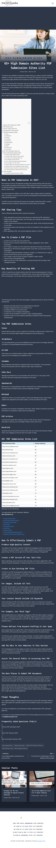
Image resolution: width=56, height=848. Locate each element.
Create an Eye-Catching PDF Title (14, 158)
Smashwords (9, 142)
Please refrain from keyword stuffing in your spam (18, 164)
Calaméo (8, 139)
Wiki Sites (7, 528)
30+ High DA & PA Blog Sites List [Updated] (28, 826)
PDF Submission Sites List (21, 748)
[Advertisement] (28, 19)
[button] (33, 443)
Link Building (29, 59)
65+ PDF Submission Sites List (12, 151)
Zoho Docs (8, 140)
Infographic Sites (9, 526)
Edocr (7, 145)
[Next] (52, 786)
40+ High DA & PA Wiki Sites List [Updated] (28, 829)
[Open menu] (52, 3)
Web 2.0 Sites (8, 530)
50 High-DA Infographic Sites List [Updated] (28, 835)
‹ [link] (41, 509)
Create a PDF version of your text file (15, 156)
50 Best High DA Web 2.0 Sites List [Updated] (28, 832)
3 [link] (48, 509)
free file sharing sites (19, 745)
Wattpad (8, 144)
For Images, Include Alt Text (12, 159)
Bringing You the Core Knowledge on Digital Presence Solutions (14, 793)
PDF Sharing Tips (8, 127)
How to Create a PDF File (10, 128)
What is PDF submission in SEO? (11, 125)
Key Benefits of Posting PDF (11, 130)
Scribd (7, 137)
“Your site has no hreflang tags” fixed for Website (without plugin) (42, 756)
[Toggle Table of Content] (28, 123)
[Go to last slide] (4, 786)
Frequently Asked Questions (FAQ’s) (14, 173)
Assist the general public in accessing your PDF (17, 168)
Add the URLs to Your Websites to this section (17, 166)
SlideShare (8, 135)
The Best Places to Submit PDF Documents (16, 169)
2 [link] (46, 509)
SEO (24, 59)
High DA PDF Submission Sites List (34, 745)
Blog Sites (7, 524)
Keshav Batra (24, 71)
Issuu (7, 134)
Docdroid (9, 149)
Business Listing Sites (10, 522)
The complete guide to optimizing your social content (13, 756)
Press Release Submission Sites (13, 532)
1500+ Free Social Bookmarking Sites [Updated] (28, 823)
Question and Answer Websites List (14, 534)
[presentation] (14, 779)
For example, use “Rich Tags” (13, 163)
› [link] (53, 509)
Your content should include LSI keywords (16, 161)
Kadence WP (41, 841)
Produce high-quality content (13, 154)
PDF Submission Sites (7, 748)
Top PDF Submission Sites (10, 132)
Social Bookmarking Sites (11, 520)
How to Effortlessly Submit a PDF (12, 153)
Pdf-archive (9, 147)
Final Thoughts (8, 171)
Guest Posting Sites (9, 518)
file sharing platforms (7, 745)
